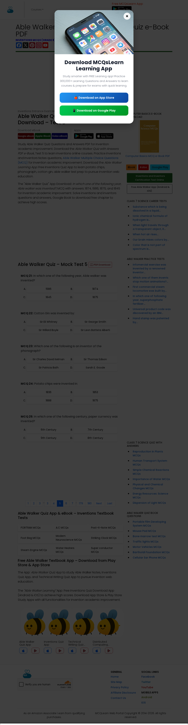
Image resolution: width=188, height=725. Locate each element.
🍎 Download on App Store (94, 98)
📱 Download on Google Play (94, 110)
